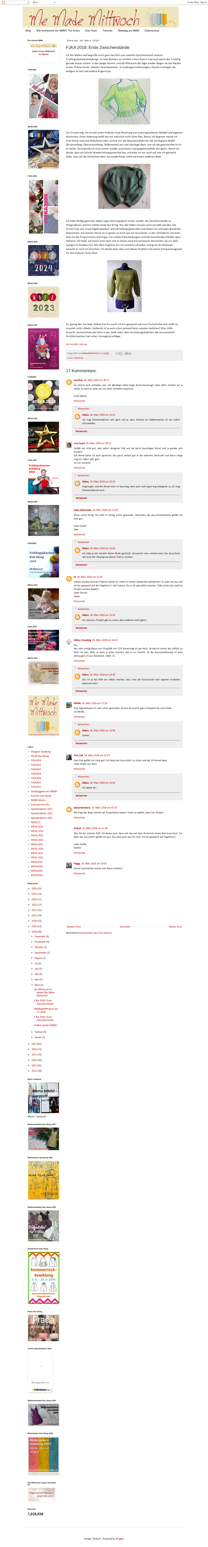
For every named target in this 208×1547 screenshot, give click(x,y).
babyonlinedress (82, 808)
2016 (34, 1049)
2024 (34, 899)
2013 (34, 1065)
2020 (34, 921)
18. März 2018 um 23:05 (102, 615)
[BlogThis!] (120, 353)
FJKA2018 (78, 358)
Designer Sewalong (41, 752)
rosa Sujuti (79, 443)
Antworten (79, 401)
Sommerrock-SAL (40, 804)
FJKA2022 (36, 787)
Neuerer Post (74, 927)
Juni (37, 969)
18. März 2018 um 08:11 (96, 380)
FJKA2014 (36, 760)
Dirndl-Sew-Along (40, 756)
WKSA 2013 (37, 827)
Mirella (77, 703)
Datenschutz (152, 30)
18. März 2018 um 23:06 (102, 730)
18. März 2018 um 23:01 (102, 415)
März (37, 985)
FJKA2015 (36, 765)
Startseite (125, 927)
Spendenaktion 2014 (41, 813)
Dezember (40, 936)
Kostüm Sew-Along (41, 796)
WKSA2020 (37, 875)
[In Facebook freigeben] (126, 353)
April (37, 979)
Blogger (120, 1539)
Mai (37, 974)
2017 (34, 1044)
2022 (34, 910)
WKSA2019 (37, 871)
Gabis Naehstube (82, 510)
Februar (39, 1032)
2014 (34, 1060)
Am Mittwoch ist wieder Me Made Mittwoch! (44, 992)
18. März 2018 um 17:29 (94, 703)
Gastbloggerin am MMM (44, 791)
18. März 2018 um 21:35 (97, 755)
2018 (34, 932)
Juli (36, 963)
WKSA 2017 (37, 844)
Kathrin (77, 828)
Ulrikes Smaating (82, 640)
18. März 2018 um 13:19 (89, 577)
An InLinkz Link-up (76, 344)
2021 (34, 915)
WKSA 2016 (37, 840)
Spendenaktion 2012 (41, 809)
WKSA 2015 (37, 835)
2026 (34, 888)
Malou (85, 415)
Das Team (91, 30)
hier (153, 812)
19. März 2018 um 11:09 (95, 828)
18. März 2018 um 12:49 (105, 510)
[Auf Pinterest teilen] (129, 353)
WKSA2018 (37, 866)
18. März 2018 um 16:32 (104, 640)
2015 (34, 1055)
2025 (34, 894)
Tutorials (107, 30)
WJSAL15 (35, 822)
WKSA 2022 (37, 857)
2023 (34, 905)
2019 (34, 926)
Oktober (39, 947)
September (41, 953)
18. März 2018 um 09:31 (98, 443)
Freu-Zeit (78, 755)
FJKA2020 (36, 778)
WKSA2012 (37, 862)
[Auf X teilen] (123, 353)
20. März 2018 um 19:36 (94, 863)
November (40, 942)
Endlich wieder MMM (45, 1025)
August (39, 958)
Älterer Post (175, 927)
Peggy (77, 863)
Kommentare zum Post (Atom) (95, 933)
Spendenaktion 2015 (41, 818)
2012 (34, 1071)
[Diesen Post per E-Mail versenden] (117, 353)
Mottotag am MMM (128, 30)
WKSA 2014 (37, 831)
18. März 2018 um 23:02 (102, 481)
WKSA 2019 (37, 849)
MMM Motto (38, 800)
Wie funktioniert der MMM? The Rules (58, 30)
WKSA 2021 (37, 853)
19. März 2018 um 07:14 (104, 808)
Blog (28, 30)
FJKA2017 (36, 769)
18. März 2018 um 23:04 (102, 548)
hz (75, 577)
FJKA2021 (36, 782)
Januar (38, 1037)
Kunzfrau (78, 380)
